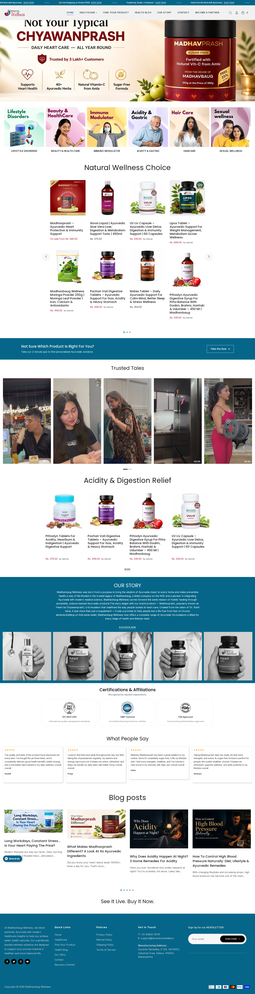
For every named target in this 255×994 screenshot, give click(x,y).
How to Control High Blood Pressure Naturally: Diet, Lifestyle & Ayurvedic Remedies (221, 861)
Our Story (60, 954)
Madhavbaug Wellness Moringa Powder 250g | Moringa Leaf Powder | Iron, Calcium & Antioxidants (67, 298)
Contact (59, 959)
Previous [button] (46, 256)
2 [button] (127, 332)
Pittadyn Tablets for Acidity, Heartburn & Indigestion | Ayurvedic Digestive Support (62, 541)
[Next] (248, 418)
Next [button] (209, 256)
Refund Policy (104, 939)
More (128, 569)
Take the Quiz (218, 348)
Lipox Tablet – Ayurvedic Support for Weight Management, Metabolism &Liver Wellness (186, 230)
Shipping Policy (105, 944)
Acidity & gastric (148, 150)
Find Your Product (65, 944)
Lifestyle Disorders (24, 150)
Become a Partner (65, 964)
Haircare (190, 150)
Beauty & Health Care (65, 150)
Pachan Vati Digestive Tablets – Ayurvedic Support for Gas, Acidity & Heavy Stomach (107, 296)
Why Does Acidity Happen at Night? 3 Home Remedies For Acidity (159, 858)
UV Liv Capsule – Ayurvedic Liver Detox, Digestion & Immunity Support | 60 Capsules (146, 228)
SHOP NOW (49, 2)
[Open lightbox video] (27, 421)
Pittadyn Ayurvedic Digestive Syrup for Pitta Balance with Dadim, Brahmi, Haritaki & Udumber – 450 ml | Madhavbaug (187, 303)
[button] (230, 12)
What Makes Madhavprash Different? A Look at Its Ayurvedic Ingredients (94, 851)
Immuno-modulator (107, 150)
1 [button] (124, 332)
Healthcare (61, 939)
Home (58, 934)
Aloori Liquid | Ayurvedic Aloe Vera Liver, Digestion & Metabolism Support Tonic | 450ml (107, 228)
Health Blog (61, 949)
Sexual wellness (231, 150)
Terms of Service (106, 949)
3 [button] (127, 890)
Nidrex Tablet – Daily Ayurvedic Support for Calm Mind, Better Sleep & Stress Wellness (147, 296)
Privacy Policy (104, 934)
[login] (237, 12)
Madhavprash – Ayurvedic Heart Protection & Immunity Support (66, 228)
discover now (127, 627)
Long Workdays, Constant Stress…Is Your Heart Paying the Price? (32, 843)
